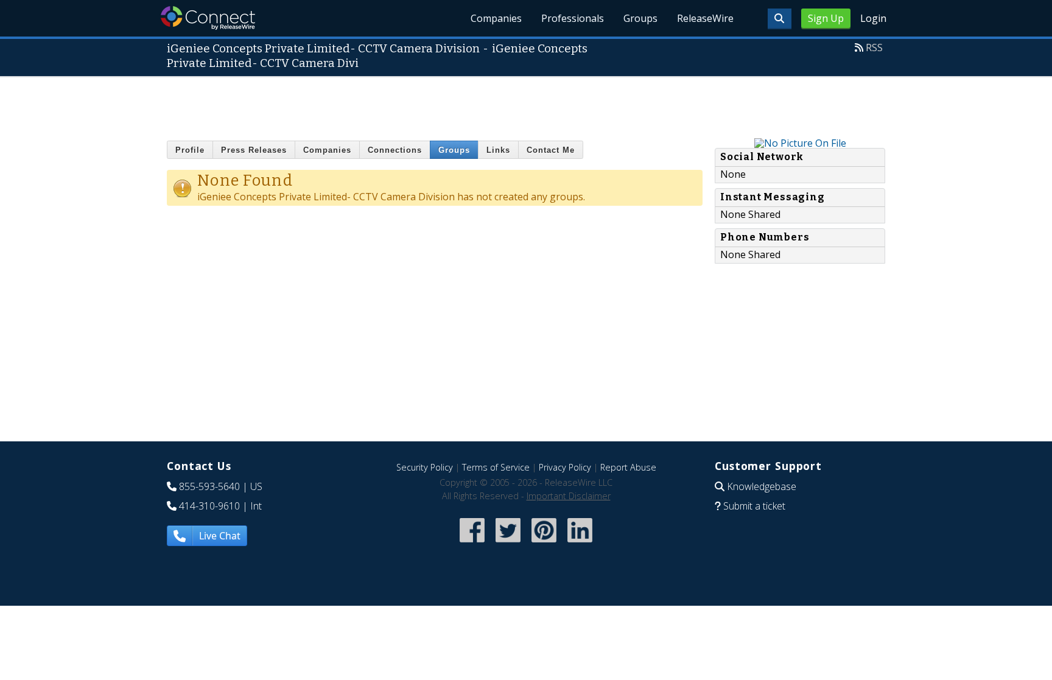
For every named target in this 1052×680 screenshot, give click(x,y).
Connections (395, 150)
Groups (640, 18)
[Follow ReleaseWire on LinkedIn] (580, 544)
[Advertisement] (526, 104)
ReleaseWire (705, 18)
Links (498, 150)
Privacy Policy (565, 467)
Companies (496, 18)
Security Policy (424, 467)
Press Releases (254, 150)
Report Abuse (628, 467)
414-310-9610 (209, 506)
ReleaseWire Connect (208, 18)
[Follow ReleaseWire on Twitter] (508, 544)
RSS (874, 47)
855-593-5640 (209, 486)
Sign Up (826, 18)
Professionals (572, 18)
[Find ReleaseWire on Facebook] (472, 544)
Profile (190, 150)
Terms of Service (496, 467)
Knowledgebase (761, 486)
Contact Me (551, 150)
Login (873, 18)
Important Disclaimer (569, 496)
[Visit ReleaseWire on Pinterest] (544, 544)
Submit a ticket (754, 506)
